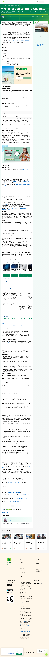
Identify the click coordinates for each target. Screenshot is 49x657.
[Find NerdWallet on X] (34, 583)
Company (21, 559)
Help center (30, 559)
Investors (21, 576)
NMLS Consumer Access (23, 604)
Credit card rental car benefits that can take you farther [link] (18, 40)
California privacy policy (39, 565)
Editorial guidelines (22, 568)
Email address (18, 76)
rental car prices (25, 169)
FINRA (24, 621)
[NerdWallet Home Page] (6, 2)
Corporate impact (23, 563)
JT (10, 518)
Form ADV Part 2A (26, 623)
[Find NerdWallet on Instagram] (38, 583)
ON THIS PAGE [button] (38, 36)
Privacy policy (38, 563)
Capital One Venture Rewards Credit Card (21, 498)
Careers (21, 562)
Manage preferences (11, 653)
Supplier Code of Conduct (38, 561)
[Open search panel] (37, 2)
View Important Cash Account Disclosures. (25, 631)
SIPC (26, 621)
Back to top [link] (5, 512)
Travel (5, 5)
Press (21, 573)
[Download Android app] (10, 590)
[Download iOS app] (9, 585)
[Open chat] (46, 654)
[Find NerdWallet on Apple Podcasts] (39, 583)
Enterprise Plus (21, 195)
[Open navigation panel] (1, 2)
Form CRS (21, 623)
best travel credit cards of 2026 (14, 492)
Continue (19, 653)
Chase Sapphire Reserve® (25, 499)
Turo (7, 349)
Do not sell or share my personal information (39, 570)
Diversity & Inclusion (22, 566)
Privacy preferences (38, 568)
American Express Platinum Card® (15, 501)
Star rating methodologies (22, 570)
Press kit (21, 575)
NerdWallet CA (32, 652)
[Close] (47, 649)
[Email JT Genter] (9, 520)
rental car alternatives (11, 342)
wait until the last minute (11, 181)
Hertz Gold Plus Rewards (17, 237)
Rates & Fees (6, 278)
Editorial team (22, 572)
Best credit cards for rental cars (16, 325)
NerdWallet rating (6, 273)
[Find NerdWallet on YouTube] (36, 583)
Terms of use (38, 559)
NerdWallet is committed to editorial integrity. (40, 33)
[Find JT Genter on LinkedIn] (10, 520)
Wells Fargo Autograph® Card (14, 496)
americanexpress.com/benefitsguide (14, 482)
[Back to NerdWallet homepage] (1, 5)
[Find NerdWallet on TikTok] (41, 583)
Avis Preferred (5, 204)
